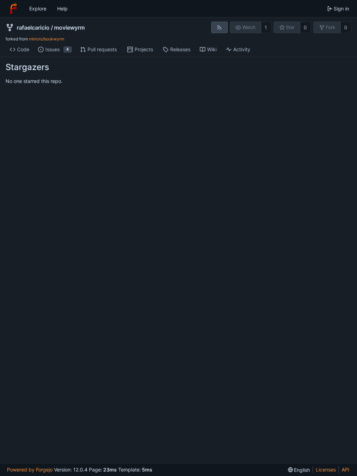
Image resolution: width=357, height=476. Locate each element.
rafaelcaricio (33, 27)
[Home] (13, 8)
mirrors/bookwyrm (46, 38)
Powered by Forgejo (30, 470)
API (345, 470)
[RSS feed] (219, 27)
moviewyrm (69, 27)
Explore (37, 8)
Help (62, 8)
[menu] (299, 470)
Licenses (326, 470)
